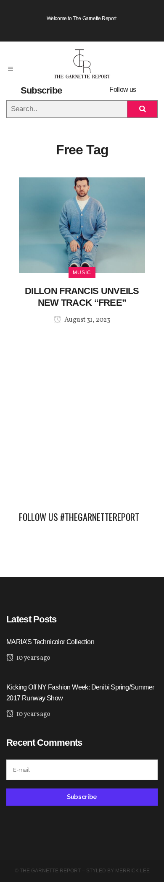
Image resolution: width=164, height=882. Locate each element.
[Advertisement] (82, 412)
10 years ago (32, 658)
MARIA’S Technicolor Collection (50, 641)
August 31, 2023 (86, 320)
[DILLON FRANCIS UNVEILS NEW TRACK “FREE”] (82, 224)
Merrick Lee (132, 871)
